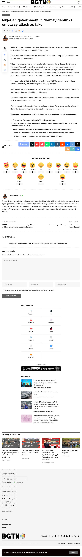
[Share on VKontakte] (67, 144)
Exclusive (73, 442)
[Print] (22, 30)
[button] (73, 552)
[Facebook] (31, 312)
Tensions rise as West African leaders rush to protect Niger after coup (48, 114)
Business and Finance (40, 397)
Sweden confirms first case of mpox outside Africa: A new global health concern (42, 129)
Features (48, 387)
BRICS (35, 442)
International (52, 442)
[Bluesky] (51, 347)
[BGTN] (41, 2)
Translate (19, 483)
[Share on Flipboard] (37, 144)
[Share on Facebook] (12, 30)
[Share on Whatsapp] (47, 144)
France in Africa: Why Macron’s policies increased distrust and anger (38, 136)
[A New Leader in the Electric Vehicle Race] (26, 395)
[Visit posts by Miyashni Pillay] (5, 38)
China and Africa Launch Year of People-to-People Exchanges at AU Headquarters (45, 383)
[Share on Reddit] (62, 144)
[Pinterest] (31, 321)
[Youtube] (31, 330)
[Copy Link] (72, 149)
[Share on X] (16, 30)
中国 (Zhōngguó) (12, 439)
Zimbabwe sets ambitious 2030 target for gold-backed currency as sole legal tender (43, 132)
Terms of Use (42, 552)
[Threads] (31, 347)
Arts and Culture (39, 387)
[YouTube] (55, 536)
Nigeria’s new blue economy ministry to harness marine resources (42, 243)
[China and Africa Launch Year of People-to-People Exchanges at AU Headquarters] (26, 383)
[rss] (31, 356)
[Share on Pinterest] (42, 144)
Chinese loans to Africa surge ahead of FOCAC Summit (30, 453)
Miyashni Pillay (17, 36)
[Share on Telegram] (72, 144)
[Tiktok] (51, 330)
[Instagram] (51, 321)
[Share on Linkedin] (52, 144)
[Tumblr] (51, 338)
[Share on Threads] (77, 144)
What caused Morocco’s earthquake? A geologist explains (34, 120)
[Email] (19, 30)
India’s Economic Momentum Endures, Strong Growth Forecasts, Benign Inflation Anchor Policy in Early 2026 (47, 418)
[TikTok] (64, 536)
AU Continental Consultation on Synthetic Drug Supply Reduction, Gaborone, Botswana (50, 455)
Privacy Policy (30, 552)
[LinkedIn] (31, 338)
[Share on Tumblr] (57, 144)
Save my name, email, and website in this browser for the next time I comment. (29, 290)
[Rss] (78, 536)
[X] (51, 312)
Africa (6, 15)
